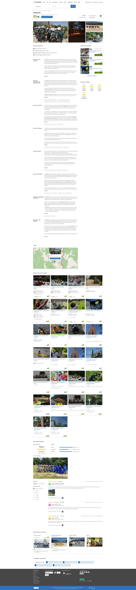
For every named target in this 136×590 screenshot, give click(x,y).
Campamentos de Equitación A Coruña (44, 565)
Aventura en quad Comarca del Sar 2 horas (41, 383)
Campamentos (69, 2)
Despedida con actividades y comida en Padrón (41, 336)
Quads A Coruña (59, 170)
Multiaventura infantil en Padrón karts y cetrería (58, 336)
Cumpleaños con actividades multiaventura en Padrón (92, 336)
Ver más (98, 55)
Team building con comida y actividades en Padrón (91, 359)
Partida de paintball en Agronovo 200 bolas (76, 336)
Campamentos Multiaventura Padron (64, 101)
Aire (47, 2)
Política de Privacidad (36, 581)
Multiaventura (55, 2)
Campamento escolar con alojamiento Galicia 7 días (41, 311)
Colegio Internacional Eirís (56, 535)
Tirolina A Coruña (60, 124)
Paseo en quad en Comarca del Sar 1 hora (93, 287)
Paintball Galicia (54, 193)
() (101, 17)
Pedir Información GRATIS (47, 16)
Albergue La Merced (72, 535)
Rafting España (47, 147)
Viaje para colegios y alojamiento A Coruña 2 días (58, 383)
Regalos (75, 2)
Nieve (50, 2)
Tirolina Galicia (53, 124)
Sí (62, 497)
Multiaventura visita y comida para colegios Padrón (76, 359)
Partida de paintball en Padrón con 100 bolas (58, 311)
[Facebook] (89, 588)
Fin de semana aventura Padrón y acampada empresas (93, 383)
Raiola (88, 535)
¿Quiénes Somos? (35, 572)
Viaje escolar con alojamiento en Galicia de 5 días (40, 428)
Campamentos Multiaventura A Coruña (51, 101)
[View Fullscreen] (34, 253)
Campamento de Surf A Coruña (70, 562)
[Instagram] (94, 588)
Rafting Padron (66, 147)
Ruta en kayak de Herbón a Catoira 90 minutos (41, 359)
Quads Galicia (53, 170)
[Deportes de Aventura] (37, 2)
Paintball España (47, 193)
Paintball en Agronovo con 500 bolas (93, 310)
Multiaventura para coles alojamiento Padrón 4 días (94, 407)
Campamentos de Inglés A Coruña (87, 562)
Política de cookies (36, 583)
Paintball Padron (68, 193)
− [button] (34, 250)
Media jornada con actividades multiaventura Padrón (75, 311)
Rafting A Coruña (59, 147)
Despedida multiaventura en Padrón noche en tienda (76, 383)
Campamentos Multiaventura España (50, 99)
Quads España (47, 170)
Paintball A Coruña (61, 193)
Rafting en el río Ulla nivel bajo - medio (57, 287)
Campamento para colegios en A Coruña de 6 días (57, 428)
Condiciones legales (36, 580)
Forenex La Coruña (37, 535)
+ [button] (34, 249)
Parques (60, 2)
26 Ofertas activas (82, 17)
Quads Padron (65, 170)
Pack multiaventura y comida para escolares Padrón (58, 359)
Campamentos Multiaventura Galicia (63, 99)
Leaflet (69, 268)
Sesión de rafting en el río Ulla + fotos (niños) (41, 287)
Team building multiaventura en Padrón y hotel (75, 407)
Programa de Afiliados (36, 577)
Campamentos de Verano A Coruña (54, 562)
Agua (44, 2)
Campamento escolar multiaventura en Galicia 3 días (41, 407)
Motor (65, 2)
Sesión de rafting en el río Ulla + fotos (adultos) (76, 287)
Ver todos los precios (91, 75)
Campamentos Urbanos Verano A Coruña (62, 565)
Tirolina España (47, 124)
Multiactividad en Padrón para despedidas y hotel (57, 407)
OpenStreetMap (73, 268)
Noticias (34, 573)
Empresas (95, 2)
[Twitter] (92, 588)
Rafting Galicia (53, 147)
